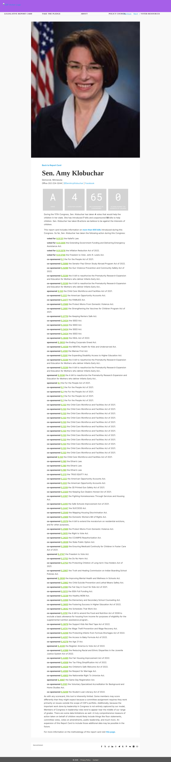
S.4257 (64, 637)
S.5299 (64, 268)
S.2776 (64, 316)
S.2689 (64, 546)
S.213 (63, 474)
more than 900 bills (92, 230)
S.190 (63, 461)
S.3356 (64, 600)
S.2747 (61, 554)
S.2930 (61, 578)
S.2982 (64, 582)
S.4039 (64, 347)
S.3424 (64, 320)
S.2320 (64, 492)
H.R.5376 (60, 250)
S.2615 (64, 533)
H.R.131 (59, 238)
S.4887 (61, 680)
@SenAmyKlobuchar (73, 183)
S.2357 (64, 496)
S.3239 (64, 596)
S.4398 (64, 650)
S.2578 (64, 521)
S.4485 (64, 658)
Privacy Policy (85, 760)
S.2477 (64, 300)
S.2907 (64, 570)
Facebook (89, 183)
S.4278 (64, 641)
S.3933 (61, 342)
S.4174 (64, 628)
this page (110, 732)
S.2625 (64, 538)
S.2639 (64, 542)
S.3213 (64, 591)
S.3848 (64, 338)
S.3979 (64, 624)
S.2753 (64, 563)
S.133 (60, 291)
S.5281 (64, 355)
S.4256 (64, 633)
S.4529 (64, 667)
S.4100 (64, 351)
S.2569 (64, 517)
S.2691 (64, 308)
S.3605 (64, 604)
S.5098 (64, 263)
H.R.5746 (60, 255)
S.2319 (64, 487)
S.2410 (64, 504)
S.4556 (64, 671)
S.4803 (64, 675)
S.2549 (64, 512)
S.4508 (64, 662)
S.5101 (64, 684)
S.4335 (61, 646)
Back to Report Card (51, 165)
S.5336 (64, 276)
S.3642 (64, 609)
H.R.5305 (60, 243)
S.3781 (64, 613)
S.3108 (64, 587)
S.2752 (64, 558)
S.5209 (64, 692)
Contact (95, 760)
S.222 (64, 295)
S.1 (62, 259)
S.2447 (64, 508)
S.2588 (64, 304)
